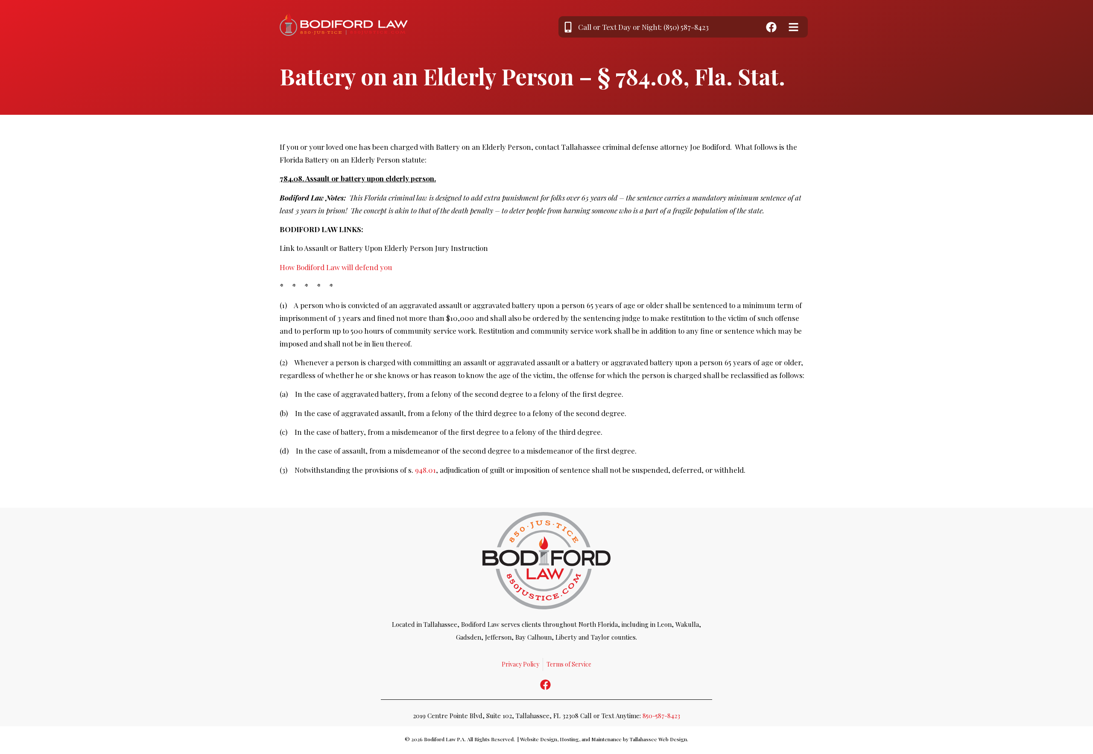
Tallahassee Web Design (658, 739)
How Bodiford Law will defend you (336, 267)
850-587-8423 (661, 715)
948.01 (425, 470)
